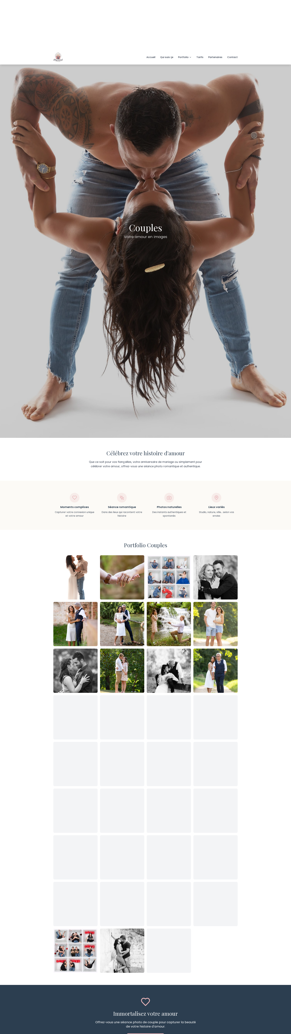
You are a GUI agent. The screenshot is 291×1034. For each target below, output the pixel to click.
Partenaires (215, 7)
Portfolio (183, 7)
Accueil (150, 7)
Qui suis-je (166, 7)
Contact (232, 7)
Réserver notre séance (145, 987)
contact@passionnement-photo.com (111, 1022)
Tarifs (199, 7)
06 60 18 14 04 (67, 1022)
